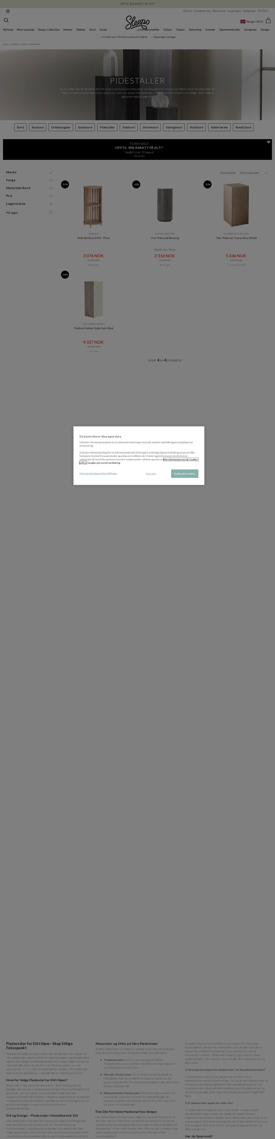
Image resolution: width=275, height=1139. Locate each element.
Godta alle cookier (184, 473)
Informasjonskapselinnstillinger (98, 473)
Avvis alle (151, 473)
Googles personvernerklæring (103, 462)
